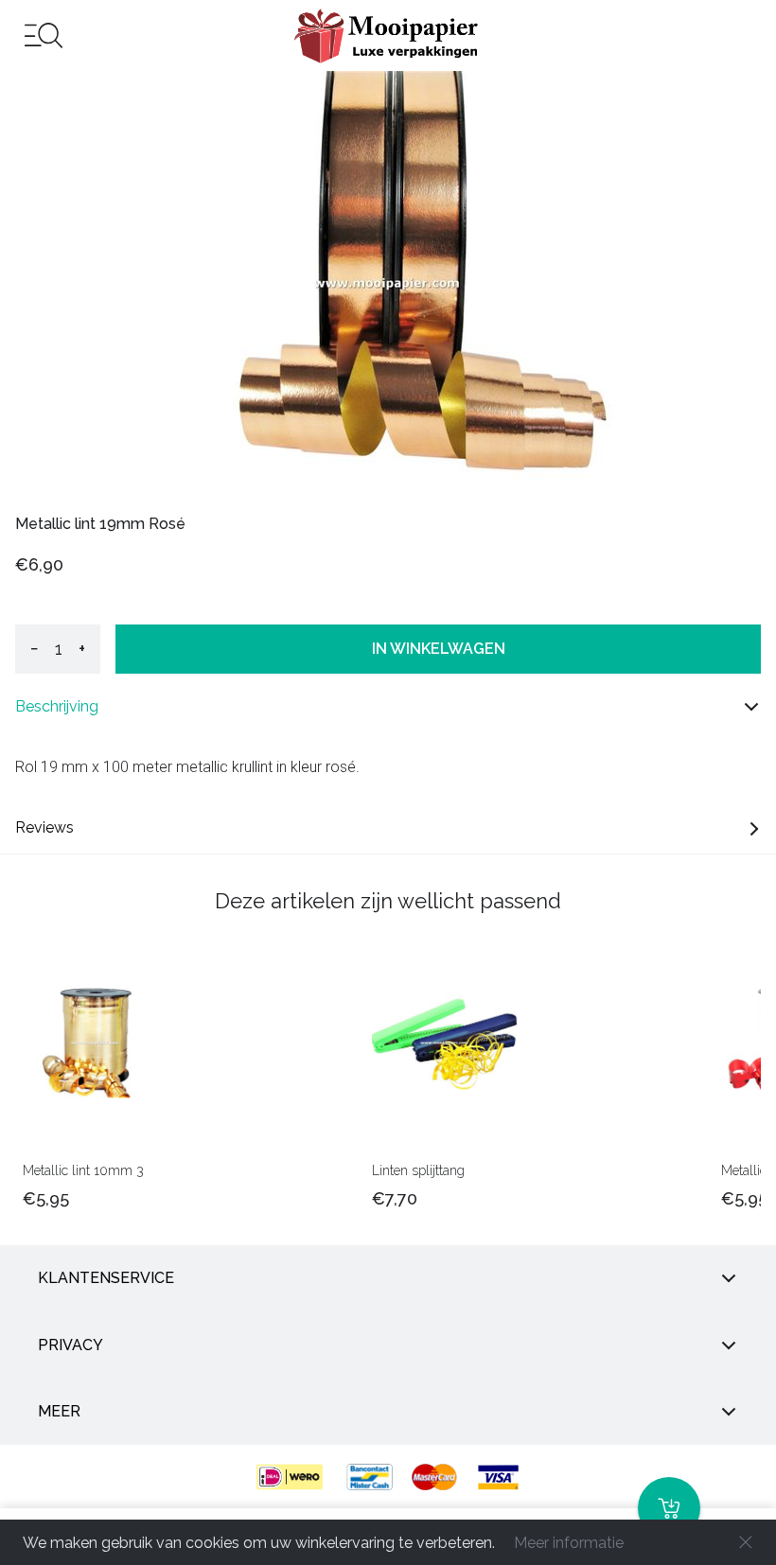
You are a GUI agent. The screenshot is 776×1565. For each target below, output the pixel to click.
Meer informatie (569, 1543)
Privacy (70, 1345)
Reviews (44, 827)
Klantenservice (106, 1278)
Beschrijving (56, 706)
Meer (59, 1411)
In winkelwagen (438, 649)
